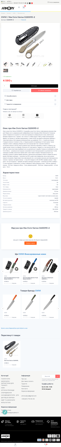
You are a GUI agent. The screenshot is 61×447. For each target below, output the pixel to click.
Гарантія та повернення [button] (13, 104)
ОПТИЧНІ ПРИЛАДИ (7, 390)
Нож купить (17, 328)
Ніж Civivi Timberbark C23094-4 (47, 278)
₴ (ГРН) (8, 1)
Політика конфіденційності (10, 412)
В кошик (34, 86)
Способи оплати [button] (11, 96)
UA (4, 1)
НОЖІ (3, 388)
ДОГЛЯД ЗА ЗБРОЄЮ (8, 397)
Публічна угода (6, 410)
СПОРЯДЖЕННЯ (6, 393)
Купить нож (24, 328)
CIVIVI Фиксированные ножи (32, 254)
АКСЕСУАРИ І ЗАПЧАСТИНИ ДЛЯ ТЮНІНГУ (7, 383)
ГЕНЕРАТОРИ (5, 379)
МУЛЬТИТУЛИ (5, 402)
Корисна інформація (27, 391)
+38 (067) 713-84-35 (18, 3)
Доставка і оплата (27, 381)
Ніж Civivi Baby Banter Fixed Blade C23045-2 (11, 278)
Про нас (24, 379)
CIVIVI (5, 276)
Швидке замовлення (45, 90)
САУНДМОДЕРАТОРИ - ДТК (10, 395)
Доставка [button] (9, 100)
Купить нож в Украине (7, 328)
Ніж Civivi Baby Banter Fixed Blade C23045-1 (30, 278)
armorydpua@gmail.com (28, 396)
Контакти (24, 389)
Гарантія (24, 384)
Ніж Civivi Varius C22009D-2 (11, 360)
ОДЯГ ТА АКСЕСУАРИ (8, 400)
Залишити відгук (30, 243)
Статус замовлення (54, 2)
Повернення (25, 386)
